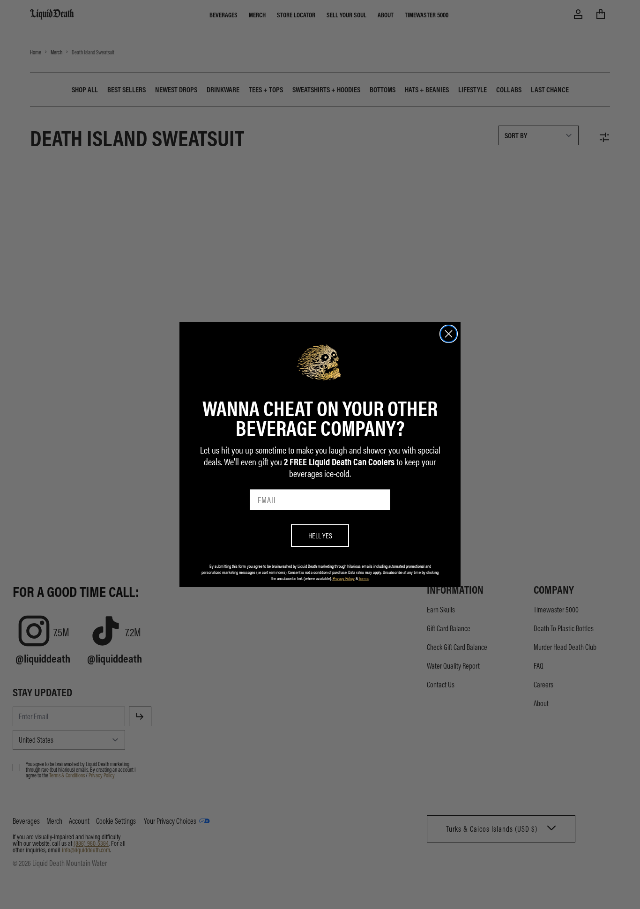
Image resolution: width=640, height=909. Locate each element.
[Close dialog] (448, 334)
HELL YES (320, 535)
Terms (364, 578)
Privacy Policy (344, 578)
